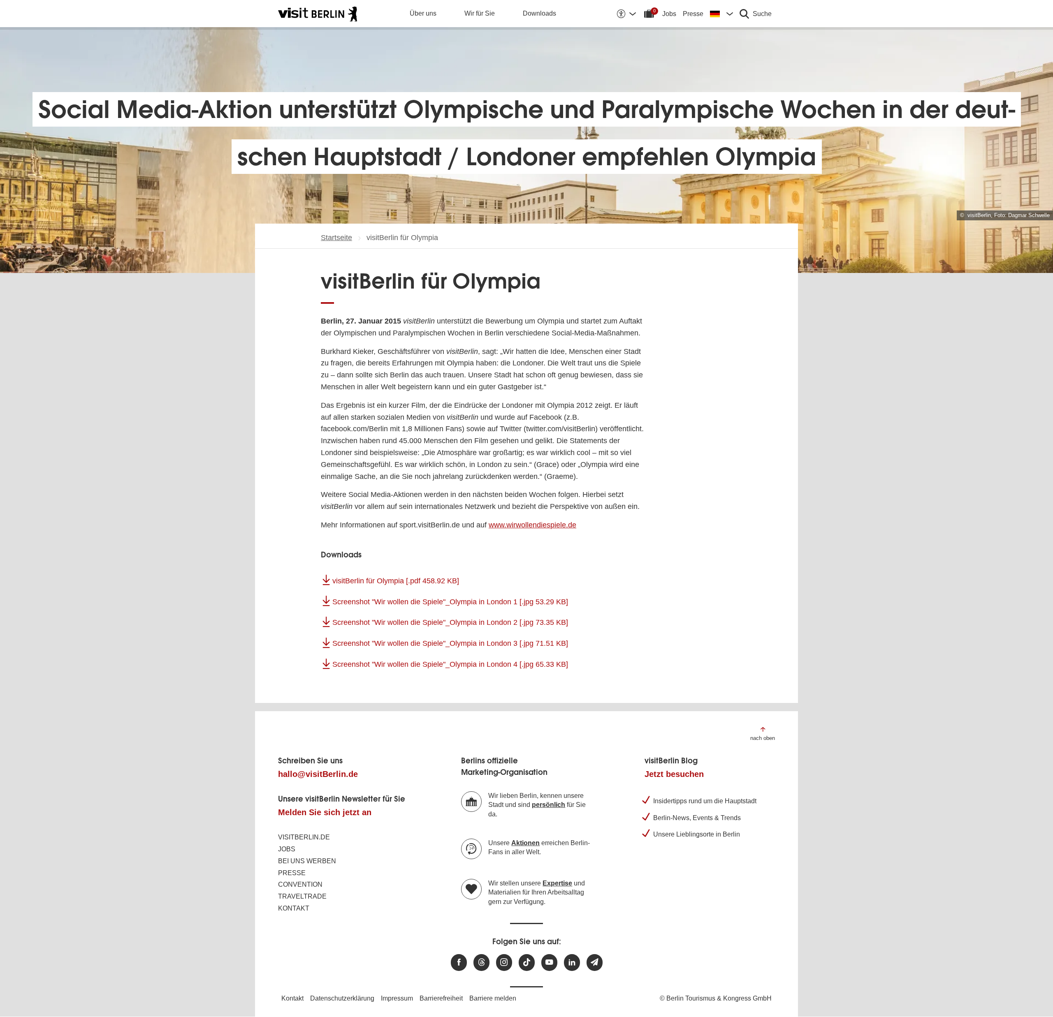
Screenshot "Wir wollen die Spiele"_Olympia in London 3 (450, 643)
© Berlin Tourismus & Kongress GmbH (716, 998)
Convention (300, 884)
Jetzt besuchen (674, 774)
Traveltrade (302, 896)
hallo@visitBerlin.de (318, 774)
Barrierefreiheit (441, 998)
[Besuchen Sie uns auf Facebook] (459, 962)
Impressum (397, 998)
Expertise (557, 883)
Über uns (423, 13)
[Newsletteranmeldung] (595, 962)
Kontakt (293, 908)
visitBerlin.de (304, 837)
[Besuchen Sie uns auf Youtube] (549, 962)
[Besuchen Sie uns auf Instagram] (504, 962)
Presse (693, 13)
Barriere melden (492, 998)
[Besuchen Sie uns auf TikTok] (527, 962)
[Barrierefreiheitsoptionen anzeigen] (626, 13)
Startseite (336, 237)
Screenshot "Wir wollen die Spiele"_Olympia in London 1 (450, 602)
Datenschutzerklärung (342, 998)
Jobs (669, 13)
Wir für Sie (479, 13)
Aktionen (525, 842)
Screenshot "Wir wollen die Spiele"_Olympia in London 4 (450, 664)
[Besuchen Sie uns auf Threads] (481, 962)
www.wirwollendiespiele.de (532, 525)
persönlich (548, 804)
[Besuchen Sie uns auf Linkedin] (572, 962)
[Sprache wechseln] (721, 13)
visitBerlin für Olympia (395, 581)
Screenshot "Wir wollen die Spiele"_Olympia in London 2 (450, 622)
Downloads (539, 13)
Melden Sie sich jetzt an (324, 812)
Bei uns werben (307, 861)
